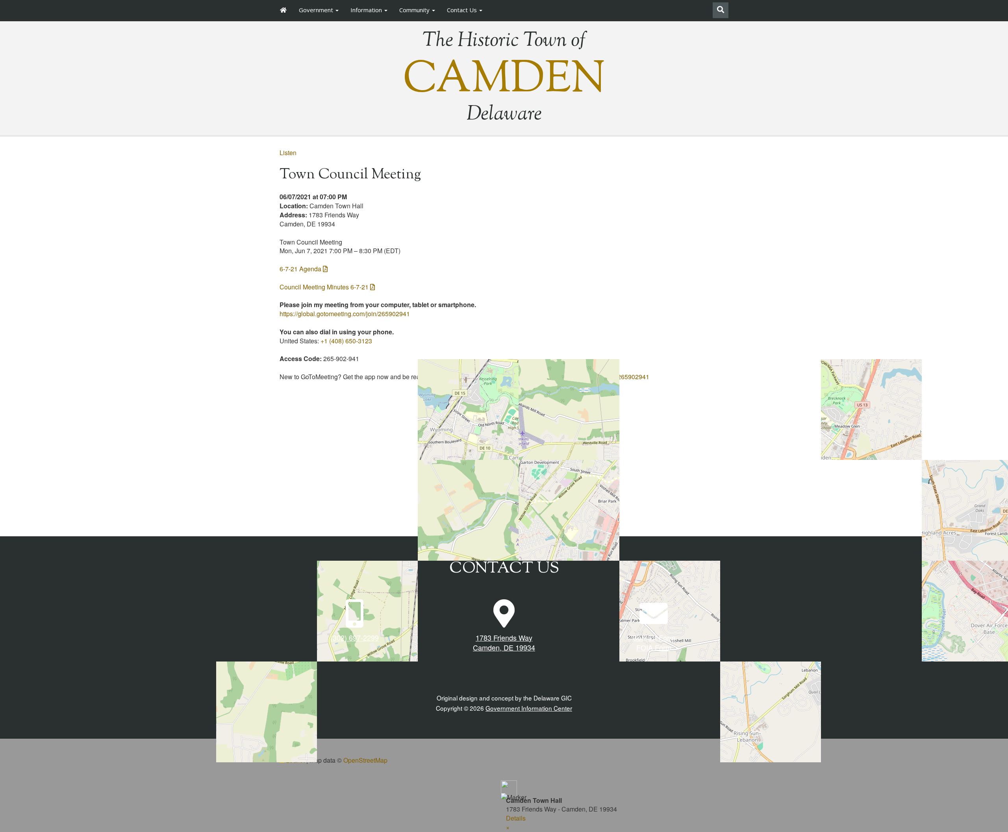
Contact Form (653, 637)
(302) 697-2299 (354, 637)
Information (367, 10)
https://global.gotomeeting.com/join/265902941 (345, 313)
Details (516, 818)
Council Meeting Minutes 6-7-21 (324, 286)
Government (317, 10)
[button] (508, 827)
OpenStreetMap (365, 760)
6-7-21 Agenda (300, 268)
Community (415, 10)
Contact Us (462, 10)
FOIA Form (653, 647)
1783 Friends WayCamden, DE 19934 (504, 642)
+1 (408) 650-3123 (346, 340)
